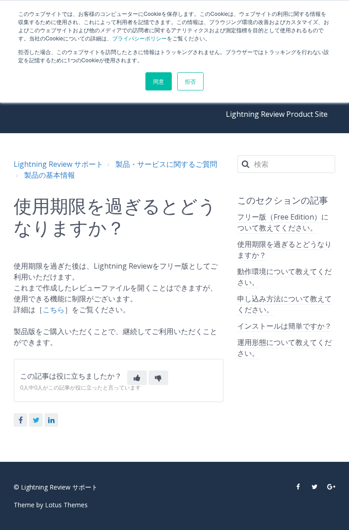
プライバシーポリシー (139, 38)
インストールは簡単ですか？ (284, 326)
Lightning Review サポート (58, 164)
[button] (137, 377)
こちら (54, 310)
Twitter (36, 420)
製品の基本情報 (49, 175)
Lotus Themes (66, 504)
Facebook (20, 420)
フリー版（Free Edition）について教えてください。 (283, 222)
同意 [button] (158, 81)
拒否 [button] (190, 81)
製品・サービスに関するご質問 (166, 164)
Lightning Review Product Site (277, 114)
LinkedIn (51, 420)
